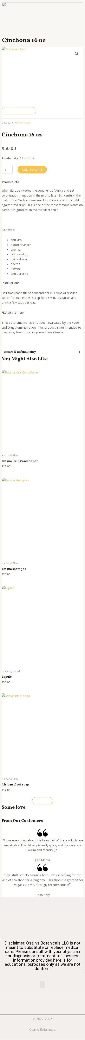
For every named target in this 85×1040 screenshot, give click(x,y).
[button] (42, 352)
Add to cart (32, 170)
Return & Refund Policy (20, 352)
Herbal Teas (22, 122)
